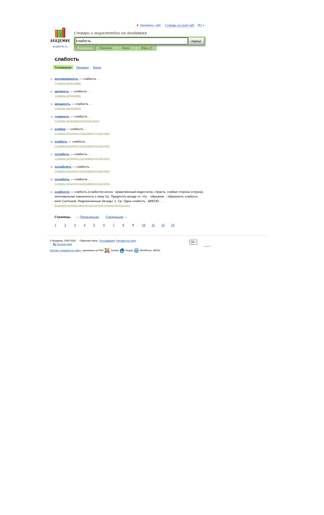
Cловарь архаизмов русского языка (77, 121)
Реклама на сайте (126, 240)
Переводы (105, 48)
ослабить (62, 179)
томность (62, 116)
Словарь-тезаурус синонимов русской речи (82, 133)
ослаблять (63, 166)
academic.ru (60, 46)
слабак (60, 129)
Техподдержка (107, 240)
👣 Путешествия (62, 244)
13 (173, 225)
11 (153, 225)
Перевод (82, 67)
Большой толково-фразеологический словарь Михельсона (92, 205)
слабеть (61, 141)
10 (143, 225)
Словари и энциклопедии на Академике (110, 33)
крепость (62, 91)
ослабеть (62, 154)
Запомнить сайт (150, 25)
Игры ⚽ (146, 48)
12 (163, 225)
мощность (63, 104)
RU (200, 25)
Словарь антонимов (68, 83)
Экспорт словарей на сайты (65, 250)
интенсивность (66, 78)
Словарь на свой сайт (179, 25)
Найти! (196, 41)
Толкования (84, 48)
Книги (126, 48)
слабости (62, 191)
